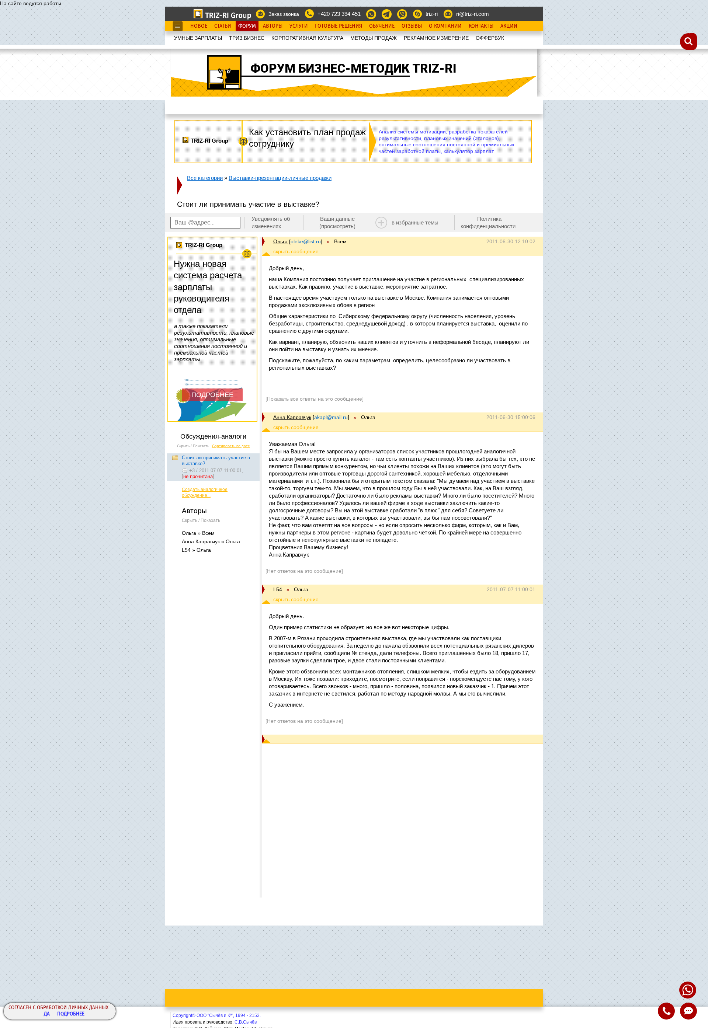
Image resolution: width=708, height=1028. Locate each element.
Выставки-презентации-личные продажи (280, 178)
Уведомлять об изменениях (270, 222)
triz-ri (432, 14)
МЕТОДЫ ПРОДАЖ (373, 38)
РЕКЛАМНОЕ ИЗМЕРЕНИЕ (436, 38)
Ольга (280, 241)
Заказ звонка (283, 14)
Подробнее (70, 1014)
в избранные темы (415, 222)
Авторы (272, 26)
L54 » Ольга (196, 550)
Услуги (298, 26)
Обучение (382, 26)
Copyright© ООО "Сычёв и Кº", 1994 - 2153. (217, 1015)
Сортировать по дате (231, 446)
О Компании (445, 26)
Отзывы (412, 26)
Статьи (222, 26)
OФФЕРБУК (490, 38)
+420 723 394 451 (339, 14)
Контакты (481, 26)
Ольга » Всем (198, 533)
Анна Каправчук (292, 417)
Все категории (205, 178)
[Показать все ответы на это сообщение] (315, 399)
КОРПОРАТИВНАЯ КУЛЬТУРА (307, 38)
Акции (508, 26)
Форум (247, 26)
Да (47, 1014)
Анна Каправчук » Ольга (211, 541)
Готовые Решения (338, 26)
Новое (198, 26)
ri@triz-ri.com (472, 14)
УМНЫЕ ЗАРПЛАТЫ (198, 38)
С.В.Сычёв (246, 1022)
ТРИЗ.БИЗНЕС (246, 38)
